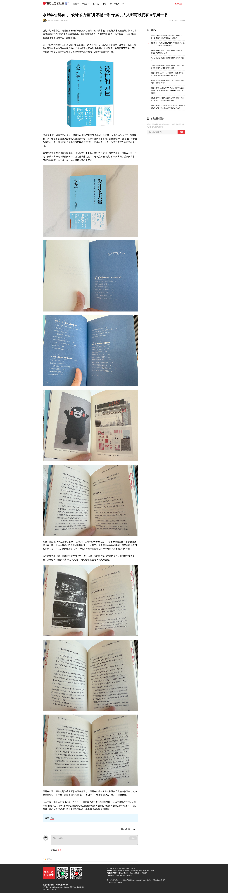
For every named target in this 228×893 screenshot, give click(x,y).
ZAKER (126, 873)
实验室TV (85, 3)
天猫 (52, 818)
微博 (127, 868)
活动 (104, 3)
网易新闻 (144, 873)
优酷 (139, 870)
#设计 (176, 20)
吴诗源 (50, 20)
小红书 (123, 868)
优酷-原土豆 (146, 870)
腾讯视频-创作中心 (124, 870)
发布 (133, 838)
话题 (75, 3)
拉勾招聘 (122, 875)
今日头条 (120, 873)
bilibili (152, 870)
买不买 (96, 3)
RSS (114, 873)
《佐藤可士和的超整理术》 (117, 805)
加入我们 (116, 875)
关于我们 (45, 887)
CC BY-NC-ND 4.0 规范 (114, 882)
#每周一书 (182, 20)
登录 (59, 850)
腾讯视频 (134, 870)
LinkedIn (129, 875)
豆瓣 (131, 868)
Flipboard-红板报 (135, 873)
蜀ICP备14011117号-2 (50, 889)
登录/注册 (178, 3)
